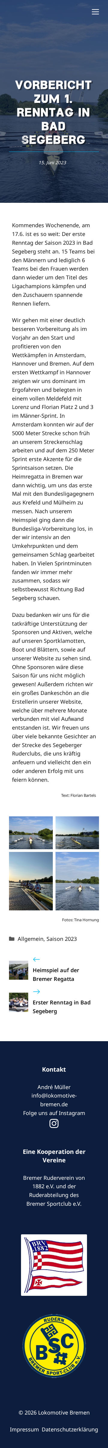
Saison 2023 (61, 938)
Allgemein (31, 938)
